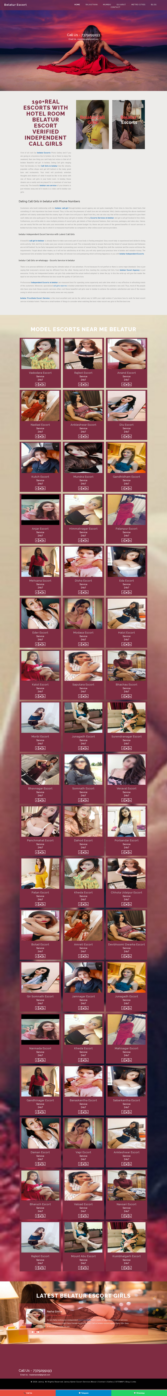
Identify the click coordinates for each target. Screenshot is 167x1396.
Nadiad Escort (40, 424)
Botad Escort (40, 944)
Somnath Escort (83, 788)
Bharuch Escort (40, 1204)
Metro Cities (138, 5)
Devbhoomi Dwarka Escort (126, 944)
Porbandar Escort (127, 840)
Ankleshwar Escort (83, 424)
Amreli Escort (83, 944)
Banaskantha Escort (83, 1100)
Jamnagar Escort (83, 996)
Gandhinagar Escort (40, 1100)
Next (139, 1334)
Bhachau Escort (126, 684)
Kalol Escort (40, 684)
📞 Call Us (28, 1393)
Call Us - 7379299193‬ (83, 35)
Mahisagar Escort (126, 1048)
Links (133, 1382)
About (94, 1382)
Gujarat (121, 5)
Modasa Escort (83, 632)
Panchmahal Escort (40, 840)
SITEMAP (120, 1382)
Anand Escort (126, 372)
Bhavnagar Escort (40, 788)
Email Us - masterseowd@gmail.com (83, 39)
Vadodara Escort (40, 372)
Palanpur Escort (126, 528)
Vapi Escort (83, 1152)
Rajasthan (92, 5)
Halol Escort (126, 632)
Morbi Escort (40, 736)
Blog (154, 5)
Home (77, 5)
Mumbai (107, 5)
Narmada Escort (40, 1048)
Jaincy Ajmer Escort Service (77, 1382)
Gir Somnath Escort (40, 996)
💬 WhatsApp (139, 1393)
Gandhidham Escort (126, 476)
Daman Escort (40, 1152)
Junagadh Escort (83, 736)
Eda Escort (126, 580)
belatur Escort (15, 4)
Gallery (110, 1382)
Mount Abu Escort (83, 1256)
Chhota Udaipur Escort (126, 892)
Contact (115, 7)
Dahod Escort (83, 840)
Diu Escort (127, 424)
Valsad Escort (83, 1204)
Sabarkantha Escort (126, 1100)
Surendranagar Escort (127, 736)
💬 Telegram (83, 1393)
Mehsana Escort (40, 580)
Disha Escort (83, 580)
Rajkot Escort (83, 372)
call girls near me (60, 286)
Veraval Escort (126, 788)
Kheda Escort (83, 892)
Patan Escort (40, 892)
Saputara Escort (83, 684)
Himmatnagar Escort (83, 528)
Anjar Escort (40, 528)
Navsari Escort (126, 1204)
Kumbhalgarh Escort (126, 1256)
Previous (27, 1334)
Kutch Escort (40, 476)
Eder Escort (40, 632)
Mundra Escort (83, 476)
